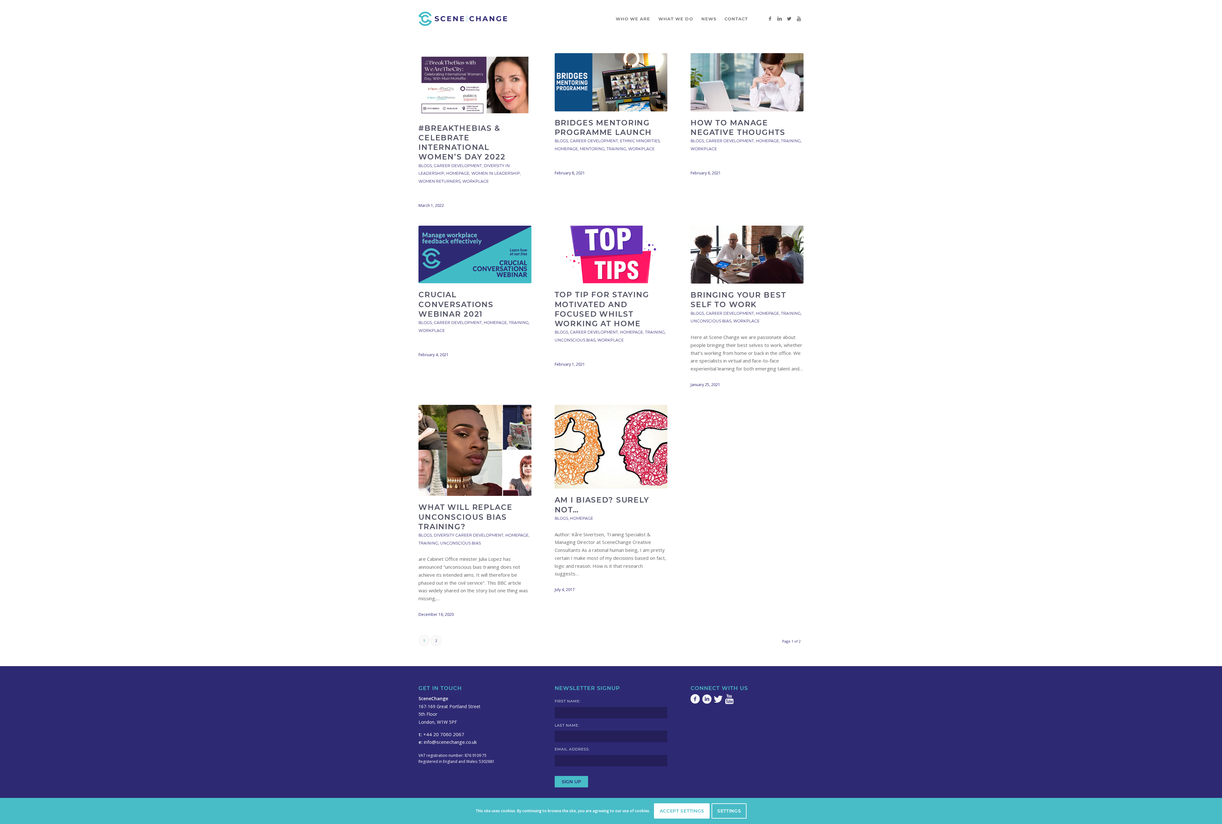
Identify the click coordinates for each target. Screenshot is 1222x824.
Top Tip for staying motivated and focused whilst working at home (602, 309)
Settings (729, 811)
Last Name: (567, 725)
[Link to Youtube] (799, 18)
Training (616, 148)
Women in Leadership (495, 173)
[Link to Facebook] (770, 18)
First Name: (568, 701)
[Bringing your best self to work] (747, 255)
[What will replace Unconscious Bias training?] (474, 450)
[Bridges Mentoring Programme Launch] (611, 82)
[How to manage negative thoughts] (747, 82)
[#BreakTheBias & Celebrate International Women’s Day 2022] (474, 85)
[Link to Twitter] (789, 18)
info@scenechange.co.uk (450, 742)
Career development (458, 165)
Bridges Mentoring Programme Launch (603, 127)
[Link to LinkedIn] (779, 18)
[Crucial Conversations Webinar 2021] (474, 255)
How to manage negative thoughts (738, 127)
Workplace (475, 181)
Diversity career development (468, 535)
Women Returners (439, 181)
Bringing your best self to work (738, 299)
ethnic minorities (640, 140)
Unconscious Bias (575, 340)
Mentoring (592, 148)
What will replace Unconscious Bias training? (465, 517)
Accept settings (682, 811)
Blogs (425, 165)
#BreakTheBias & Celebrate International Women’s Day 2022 (462, 142)
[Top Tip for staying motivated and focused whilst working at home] (611, 255)
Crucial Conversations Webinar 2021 (456, 304)
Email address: (572, 749)
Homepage (457, 173)
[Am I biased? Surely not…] (611, 447)
